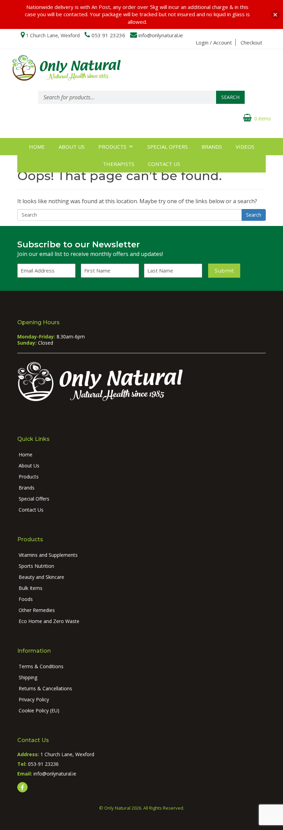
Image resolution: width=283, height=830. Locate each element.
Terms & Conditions (41, 666)
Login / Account (214, 42)
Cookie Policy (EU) (39, 710)
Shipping (28, 677)
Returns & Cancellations (45, 688)
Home (37, 146)
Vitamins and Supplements (48, 555)
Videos (245, 146)
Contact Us (164, 163)
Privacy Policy (34, 699)
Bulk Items (30, 588)
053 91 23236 (108, 35)
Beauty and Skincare (41, 577)
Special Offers (167, 146)
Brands (212, 146)
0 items (262, 118)
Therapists (118, 163)
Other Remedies (37, 610)
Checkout (251, 42)
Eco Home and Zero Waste (49, 621)
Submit (224, 270)
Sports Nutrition (36, 566)
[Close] (275, 14)
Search (230, 97)
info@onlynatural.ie (160, 35)
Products (112, 146)
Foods (26, 599)
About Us (72, 146)
